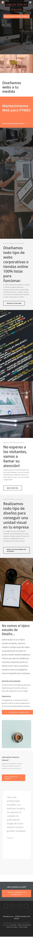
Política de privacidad (24, 925)
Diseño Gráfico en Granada (12, 499)
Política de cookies (12, 927)
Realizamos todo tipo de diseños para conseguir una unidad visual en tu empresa (16, 515)
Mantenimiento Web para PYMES (16, 107)
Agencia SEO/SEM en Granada (13, 442)
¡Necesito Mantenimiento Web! (13, 124)
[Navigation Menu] (30, 2)
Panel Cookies (23, 927)
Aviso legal (13, 925)
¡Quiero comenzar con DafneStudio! (16, 893)
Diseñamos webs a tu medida (11, 87)
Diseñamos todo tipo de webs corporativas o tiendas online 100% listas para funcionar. (15, 264)
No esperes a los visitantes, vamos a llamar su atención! (15, 456)
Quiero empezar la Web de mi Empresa (16, 16)
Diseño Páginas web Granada (13, 243)
